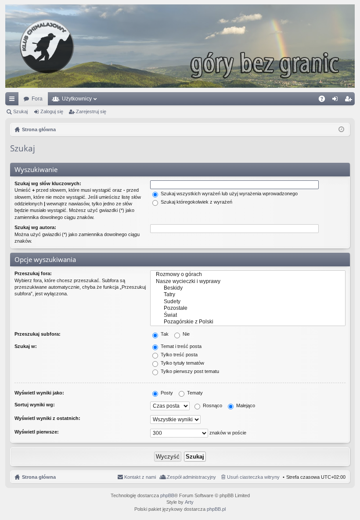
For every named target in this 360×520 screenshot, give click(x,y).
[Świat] (248, 315)
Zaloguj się (51, 111)
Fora (37, 99)
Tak (164, 334)
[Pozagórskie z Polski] (248, 322)
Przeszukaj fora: (33, 273)
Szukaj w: (25, 346)
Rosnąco (212, 405)
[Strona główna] (180, 46)
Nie (185, 334)
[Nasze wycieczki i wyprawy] (248, 281)
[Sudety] (248, 301)
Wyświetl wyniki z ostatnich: (47, 418)
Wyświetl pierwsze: (36, 431)
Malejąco (245, 405)
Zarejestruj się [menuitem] (350, 100)
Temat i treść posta (180, 346)
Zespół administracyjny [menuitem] (191, 477)
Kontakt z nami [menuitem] (140, 477)
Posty (166, 392)
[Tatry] (248, 294)
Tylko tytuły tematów (181, 363)
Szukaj (20, 111)
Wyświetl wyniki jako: (39, 392)
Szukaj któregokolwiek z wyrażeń (195, 201)
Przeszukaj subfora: (37, 334)
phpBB (167, 495)
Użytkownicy (77, 99)
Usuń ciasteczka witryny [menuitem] (253, 477)
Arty (189, 502)
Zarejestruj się (91, 111)
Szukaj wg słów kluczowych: (47, 183)
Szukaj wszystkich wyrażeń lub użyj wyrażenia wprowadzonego (228, 193)
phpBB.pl (216, 509)
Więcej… (13, 100)
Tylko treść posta (178, 354)
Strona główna (39, 477)
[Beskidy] (248, 288)
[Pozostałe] (248, 308)
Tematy (194, 392)
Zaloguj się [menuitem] (337, 100)
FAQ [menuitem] (324, 100)
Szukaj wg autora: (35, 227)
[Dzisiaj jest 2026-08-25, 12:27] (341, 129)
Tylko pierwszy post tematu (189, 371)
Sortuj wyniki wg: (34, 404)
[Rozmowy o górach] (248, 274)
